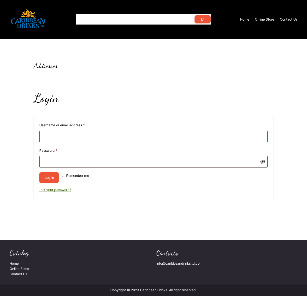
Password (55, 150)
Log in (49, 177)
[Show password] (262, 161)
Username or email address (69, 125)
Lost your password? (55, 190)
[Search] (203, 19)
